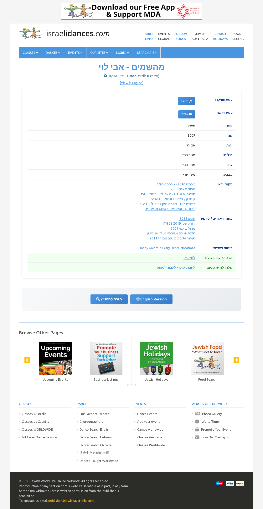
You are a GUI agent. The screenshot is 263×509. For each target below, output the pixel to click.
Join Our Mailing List (215, 437)
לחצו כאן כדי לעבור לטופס (176, 267)
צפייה (185, 114)
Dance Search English (95, 429)
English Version (153, 299)
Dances (52, 52)
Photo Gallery (211, 414)
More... (121, 52)
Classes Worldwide (151, 445)
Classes (29, 52)
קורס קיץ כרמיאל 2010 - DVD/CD (172, 199)
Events (74, 52)
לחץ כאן (189, 258)
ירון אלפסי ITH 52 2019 (179, 223)
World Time (209, 421)
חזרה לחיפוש (111, 299)
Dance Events (147, 414)
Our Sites (98, 52)
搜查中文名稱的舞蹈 (94, 453)
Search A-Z (146, 52)
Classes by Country (35, 421)
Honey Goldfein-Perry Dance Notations (167, 248)
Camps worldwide (150, 429)
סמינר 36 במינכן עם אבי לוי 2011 (172, 238)
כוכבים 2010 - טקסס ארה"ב (176, 184)
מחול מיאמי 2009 (183, 189)
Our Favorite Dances (94, 414)
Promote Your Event (215, 429)
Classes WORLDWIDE (37, 429)
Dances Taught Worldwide (99, 460)
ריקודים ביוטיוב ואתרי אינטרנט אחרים (170, 209)
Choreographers (91, 421)
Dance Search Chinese (96, 445)
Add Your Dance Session (39, 437)
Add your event (148, 421)
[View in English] (131, 83)
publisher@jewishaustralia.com (71, 500)
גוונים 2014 (187, 218)
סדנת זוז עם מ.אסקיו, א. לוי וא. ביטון (171, 233)
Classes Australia (34, 414)
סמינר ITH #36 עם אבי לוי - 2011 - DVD (167, 194)
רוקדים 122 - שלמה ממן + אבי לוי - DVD (167, 204)
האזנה (185, 101)
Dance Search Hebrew (96, 437)
